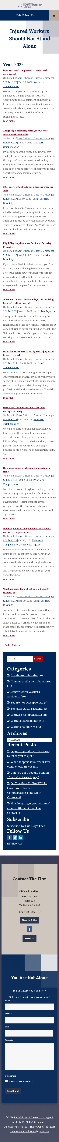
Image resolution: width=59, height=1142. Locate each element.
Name (7, 1001)
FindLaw (44, 1131)
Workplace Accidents (24, 720)
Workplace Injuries (44, 311)
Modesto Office (29, 920)
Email (8, 1014)
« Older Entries (11, 645)
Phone (7, 1027)
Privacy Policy (36, 1126)
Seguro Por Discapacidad (27, 702)
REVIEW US (14, 843)
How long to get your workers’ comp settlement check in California (28, 808)
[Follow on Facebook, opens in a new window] (29, 929)
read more (9, 120)
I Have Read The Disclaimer (21, 1081)
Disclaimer (10, 1075)
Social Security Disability (27, 708)
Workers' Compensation (26, 714)
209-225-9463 (24, 15)
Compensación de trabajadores (31, 681)
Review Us (29, 938)
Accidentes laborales (24, 675)
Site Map (22, 1126)
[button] (54, 15)
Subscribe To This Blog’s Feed (26, 826)
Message (9, 1040)
